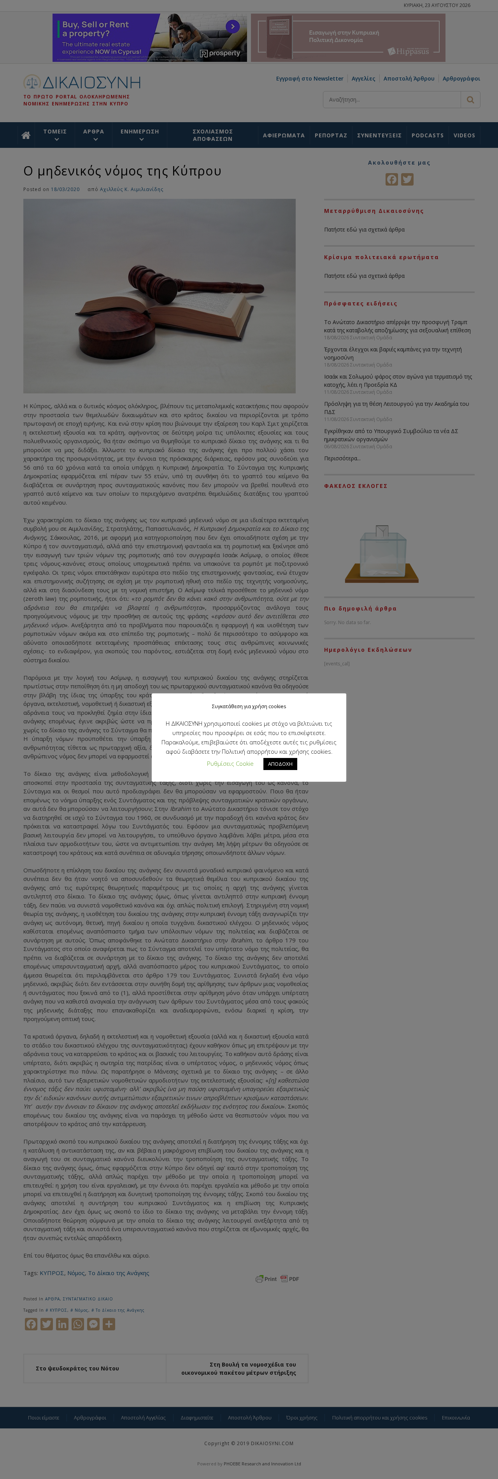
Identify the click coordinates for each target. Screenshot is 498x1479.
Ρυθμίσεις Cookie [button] (230, 763)
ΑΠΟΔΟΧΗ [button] (280, 763)
